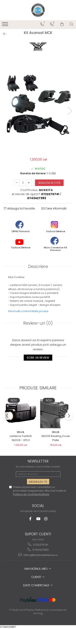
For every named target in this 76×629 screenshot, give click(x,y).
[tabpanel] (38, 106)
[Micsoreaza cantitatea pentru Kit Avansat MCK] (17, 183)
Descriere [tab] (38, 266)
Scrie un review (38, 358)
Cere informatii (55, 208)
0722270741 (40, 545)
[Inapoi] (3, 34)
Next (69, 111)
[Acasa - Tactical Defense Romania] (38, 10)
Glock (20, 432)
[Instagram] (45, 518)
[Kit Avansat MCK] (38, 106)
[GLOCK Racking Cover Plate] (55, 412)
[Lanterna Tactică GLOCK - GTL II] (20, 412)
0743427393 (40, 550)
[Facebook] (30, 518)
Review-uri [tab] (38, 323)
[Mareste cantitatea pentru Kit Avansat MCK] (29, 183)
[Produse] (5, 25)
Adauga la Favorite (20, 208)
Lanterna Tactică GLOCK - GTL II (21, 438)
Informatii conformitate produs (28, 311)
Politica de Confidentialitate (31, 494)
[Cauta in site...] (71, 24)
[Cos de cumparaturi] (62, 24)
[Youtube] (38, 518)
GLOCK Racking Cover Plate (55, 438)
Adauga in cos (49, 183)
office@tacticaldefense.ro (40, 555)
